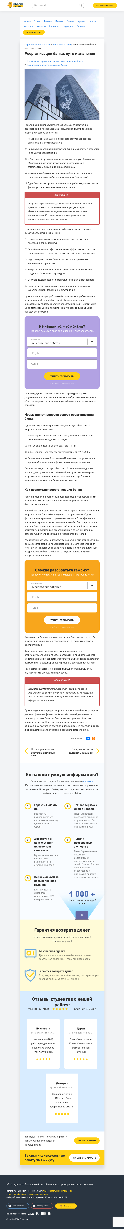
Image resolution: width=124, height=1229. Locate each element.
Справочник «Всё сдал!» (38, 44)
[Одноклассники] (93, 738)
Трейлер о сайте (43, 1206)
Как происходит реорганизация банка (47, 65)
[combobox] (62, 342)
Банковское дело (61, 44)
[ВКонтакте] (88, 738)
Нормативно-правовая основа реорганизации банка (55, 61)
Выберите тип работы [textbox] (45, 343)
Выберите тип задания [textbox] (46, 586)
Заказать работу (86, 1140)
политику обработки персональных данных (28, 1194)
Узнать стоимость (62, 376)
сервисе (88, 781)
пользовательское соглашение (57, 1191)
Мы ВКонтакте (18, 1206)
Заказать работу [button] (105, 6)
